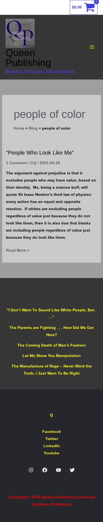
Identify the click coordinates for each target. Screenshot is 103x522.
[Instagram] (31, 470)
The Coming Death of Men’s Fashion (51, 345)
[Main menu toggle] (92, 47)
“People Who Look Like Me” (40, 153)
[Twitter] (72, 470)
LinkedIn (51, 446)
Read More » (17, 249)
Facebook (51, 431)
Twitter (51, 438)
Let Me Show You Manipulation (52, 355)
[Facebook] (44, 470)
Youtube (51, 453)
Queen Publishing (28, 57)
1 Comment (16, 163)
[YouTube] (58, 470)
